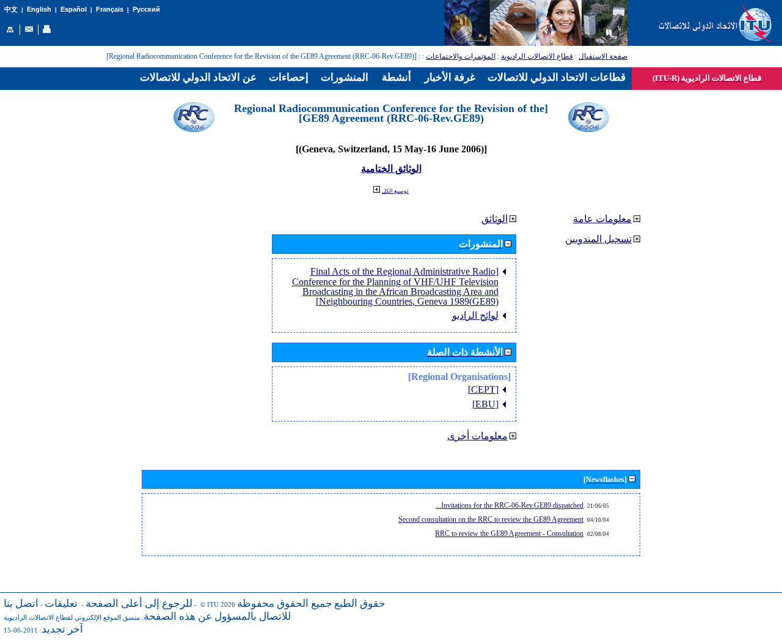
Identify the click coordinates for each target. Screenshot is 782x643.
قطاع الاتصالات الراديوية (537, 56)
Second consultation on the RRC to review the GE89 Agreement (490, 519)
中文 (11, 9)
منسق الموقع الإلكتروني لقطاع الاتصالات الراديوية (72, 617)
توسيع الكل (395, 191)
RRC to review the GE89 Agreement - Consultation (509, 533)
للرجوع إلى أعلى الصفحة (139, 603)
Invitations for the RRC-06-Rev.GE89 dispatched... (509, 505)
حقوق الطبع (360, 603)
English (39, 9)
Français (109, 9)
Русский (146, 9)
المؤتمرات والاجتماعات (460, 56)
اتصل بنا (21, 603)
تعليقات (61, 603)
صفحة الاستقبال (603, 56)
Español (73, 9)
